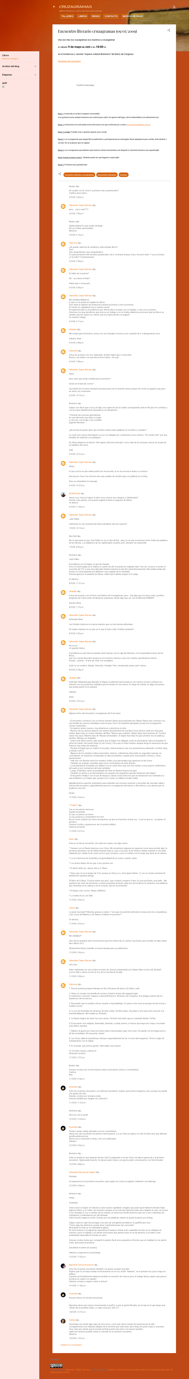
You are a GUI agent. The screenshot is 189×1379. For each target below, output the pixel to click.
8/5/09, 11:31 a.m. (77, 583)
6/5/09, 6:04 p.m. (76, 287)
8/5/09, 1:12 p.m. (76, 607)
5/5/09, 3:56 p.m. (76, 213)
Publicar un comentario (71, 1345)
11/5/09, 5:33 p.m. (77, 923)
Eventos (123, 175)
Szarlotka (73, 1087)
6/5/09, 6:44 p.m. (76, 342)
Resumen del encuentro (69, 61)
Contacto (111, 16)
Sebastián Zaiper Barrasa (80, 205)
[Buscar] (174, 7)
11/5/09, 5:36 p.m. (77, 952)
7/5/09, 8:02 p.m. (76, 547)
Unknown (73, 243)
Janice (72, 908)
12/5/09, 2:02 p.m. (77, 1145)
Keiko (71, 839)
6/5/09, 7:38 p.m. (76, 361)
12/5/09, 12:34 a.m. (77, 1119)
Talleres (67, 16)
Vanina (72, 1320)
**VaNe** (73, 805)
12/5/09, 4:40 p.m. (77, 1164)
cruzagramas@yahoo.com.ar (139, 124)
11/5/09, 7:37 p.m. (77, 1057)
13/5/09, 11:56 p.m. (77, 1285)
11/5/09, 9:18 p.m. (77, 1079)
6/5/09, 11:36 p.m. (77, 507)
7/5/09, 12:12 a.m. (77, 528)
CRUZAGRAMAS (75, 7)
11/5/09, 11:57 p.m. (77, 1102)
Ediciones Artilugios (10, 59)
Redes (96, 16)
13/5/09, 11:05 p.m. (77, 1257)
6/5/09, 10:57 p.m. (77, 485)
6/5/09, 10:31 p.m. (77, 454)
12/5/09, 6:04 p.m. (77, 1185)
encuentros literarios (107, 175)
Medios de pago (133, 16)
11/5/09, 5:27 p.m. (77, 831)
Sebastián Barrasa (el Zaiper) (82, 1172)
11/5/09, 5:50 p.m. (77, 976)
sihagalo (73, 329)
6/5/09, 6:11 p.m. (76, 321)
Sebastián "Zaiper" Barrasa (77, 1369)
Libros (82, 16)
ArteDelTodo (74, 493)
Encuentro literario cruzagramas (79, 175)
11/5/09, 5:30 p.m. (77, 900)
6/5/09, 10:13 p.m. (77, 395)
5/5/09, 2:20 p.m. (76, 197)
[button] (168, 31)
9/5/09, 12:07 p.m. (77, 701)
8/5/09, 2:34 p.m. (76, 670)
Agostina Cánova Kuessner (81, 1265)
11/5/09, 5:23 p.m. (77, 797)
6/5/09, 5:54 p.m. (76, 261)
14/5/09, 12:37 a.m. (77, 1312)
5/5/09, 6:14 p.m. (76, 235)
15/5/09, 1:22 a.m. (77, 1338)
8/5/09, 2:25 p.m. (76, 633)
